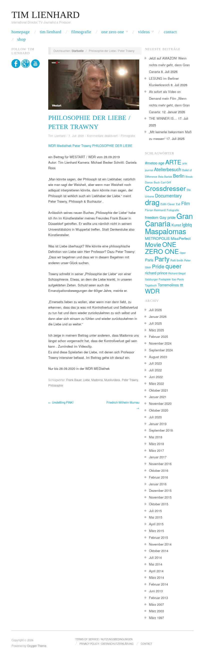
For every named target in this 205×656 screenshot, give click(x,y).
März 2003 (156, 611)
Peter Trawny (130, 380)
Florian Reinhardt (155, 210)
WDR (152, 290)
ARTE (173, 161)
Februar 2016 (158, 477)
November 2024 (160, 343)
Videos (144, 32)
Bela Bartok (165, 176)
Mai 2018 (155, 437)
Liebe (86, 380)
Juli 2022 (155, 370)
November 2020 (160, 403)
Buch (157, 182)
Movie (153, 244)
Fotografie (173, 210)
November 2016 (160, 463)
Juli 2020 (155, 417)
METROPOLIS (157, 238)
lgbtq (187, 224)
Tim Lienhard (50, 32)
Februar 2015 (158, 537)
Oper (183, 253)
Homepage (21, 32)
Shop (21, 39)
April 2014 (156, 571)
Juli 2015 (155, 510)
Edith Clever (167, 204)
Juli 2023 (155, 363)
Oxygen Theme (36, 646)
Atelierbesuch (167, 169)
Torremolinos (168, 284)
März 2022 (156, 383)
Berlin (178, 175)
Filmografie (81, 32)
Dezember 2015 (160, 490)
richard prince (156, 272)
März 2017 (156, 450)
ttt (181, 284)
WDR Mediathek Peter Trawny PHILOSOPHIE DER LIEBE (90, 145)
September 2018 (161, 430)
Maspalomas (165, 231)
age (161, 162)
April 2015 (156, 524)
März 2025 (156, 330)
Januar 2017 (157, 457)
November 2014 (160, 544)
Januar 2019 (157, 423)
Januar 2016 (157, 484)
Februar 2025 (158, 336)
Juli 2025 (155, 323)
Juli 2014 (155, 557)
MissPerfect (180, 238)
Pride (158, 266)
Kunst (176, 224)
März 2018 (156, 443)
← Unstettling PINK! (61, 402)
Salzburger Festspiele (158, 279)
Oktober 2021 (158, 390)
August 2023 (158, 356)
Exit (178, 204)
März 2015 (156, 530)
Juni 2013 (156, 591)
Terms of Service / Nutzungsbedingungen (103, 639)
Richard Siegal (177, 273)
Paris (149, 259)
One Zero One (112, 32)
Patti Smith (176, 260)
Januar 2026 (157, 316)
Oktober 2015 (158, 504)
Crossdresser (165, 188)
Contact (170, 32)
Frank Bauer (74, 380)
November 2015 (160, 497)
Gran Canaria (169, 219)
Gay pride (168, 217)
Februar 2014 (158, 584)
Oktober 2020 (158, 410)
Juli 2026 (155, 309)
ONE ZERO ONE (162, 247)
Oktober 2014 (158, 550)
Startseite (78, 51)
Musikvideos (112, 380)
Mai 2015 (155, 517)
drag (152, 202)
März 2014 (156, 577)
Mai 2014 (155, 564)
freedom (151, 217)
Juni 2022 (156, 376)
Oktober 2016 (158, 470)
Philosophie (55, 385)
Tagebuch (151, 285)
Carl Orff (166, 182)
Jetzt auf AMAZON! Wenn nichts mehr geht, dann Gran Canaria (169, 65)
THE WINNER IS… (163, 118)
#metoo (151, 162)
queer (174, 265)
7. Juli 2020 (76, 136)
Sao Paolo (178, 279)
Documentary (168, 195)
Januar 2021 (157, 396)
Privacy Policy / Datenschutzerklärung (107, 644)
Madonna (97, 380)
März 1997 (156, 617)
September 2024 (161, 350)
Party (162, 258)
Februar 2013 (158, 597)
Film (185, 203)
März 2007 (156, 604)
